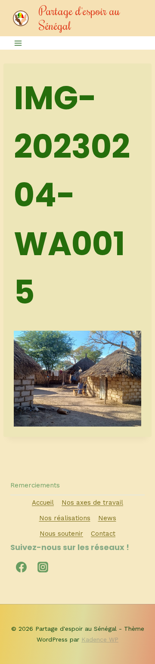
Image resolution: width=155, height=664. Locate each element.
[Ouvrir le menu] (18, 43)
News (107, 518)
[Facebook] (21, 567)
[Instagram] (42, 567)
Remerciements (35, 485)
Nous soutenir (61, 534)
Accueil (43, 502)
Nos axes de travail (92, 502)
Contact (103, 534)
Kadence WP (99, 639)
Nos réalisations (64, 518)
